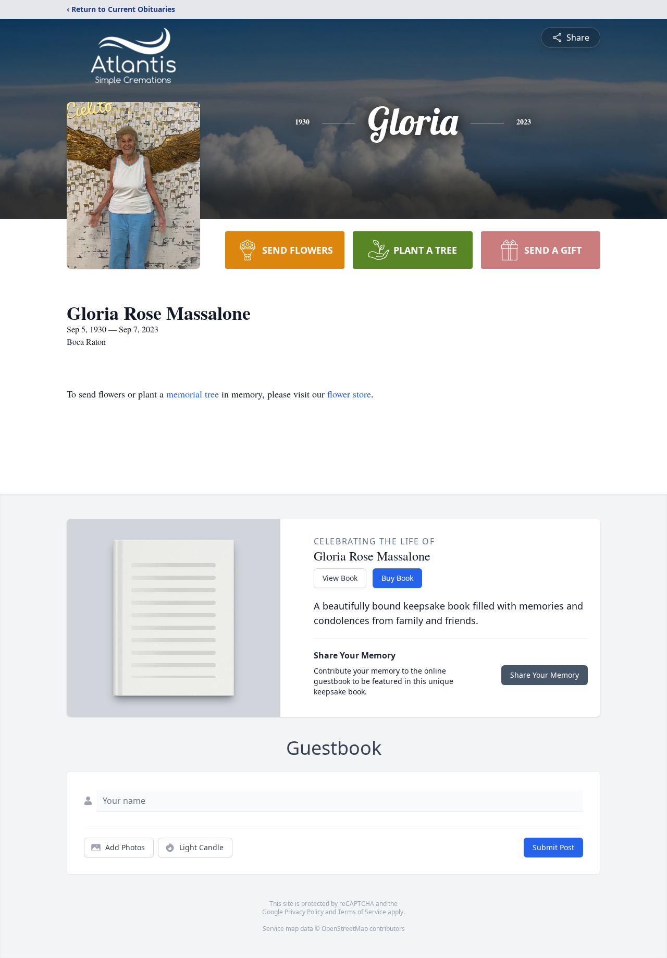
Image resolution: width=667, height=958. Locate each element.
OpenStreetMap (345, 928)
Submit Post (553, 847)
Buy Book (397, 578)
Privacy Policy (304, 911)
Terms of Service (362, 911)
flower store (349, 394)
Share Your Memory (544, 675)
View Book (340, 578)
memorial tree (192, 394)
